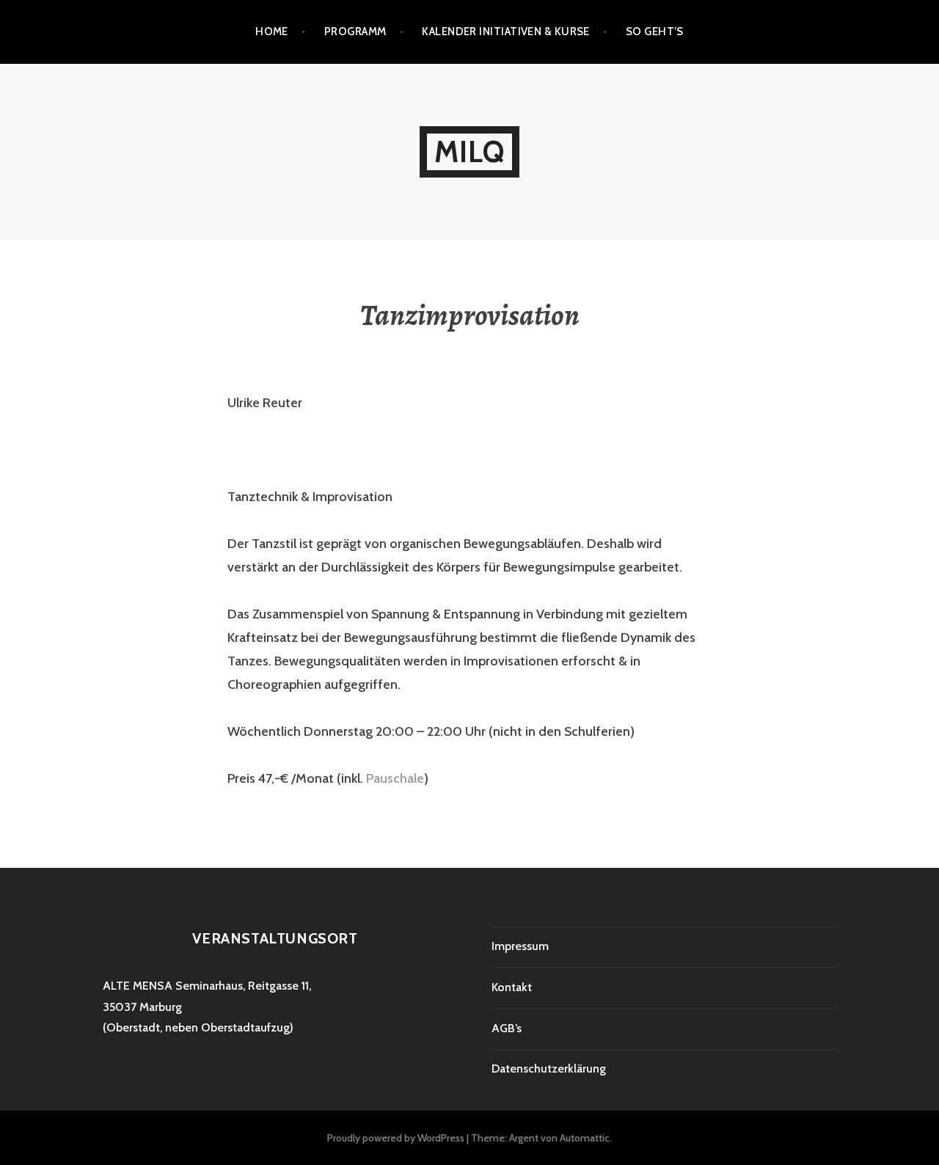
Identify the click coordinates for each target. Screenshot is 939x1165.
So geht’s (655, 31)
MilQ (469, 151)
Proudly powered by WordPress (395, 1137)
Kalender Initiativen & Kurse (506, 31)
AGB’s (507, 1028)
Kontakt (512, 987)
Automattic (585, 1137)
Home (271, 31)
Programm (355, 31)
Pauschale (395, 778)
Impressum (520, 946)
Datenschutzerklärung (549, 1068)
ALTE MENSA (137, 986)
